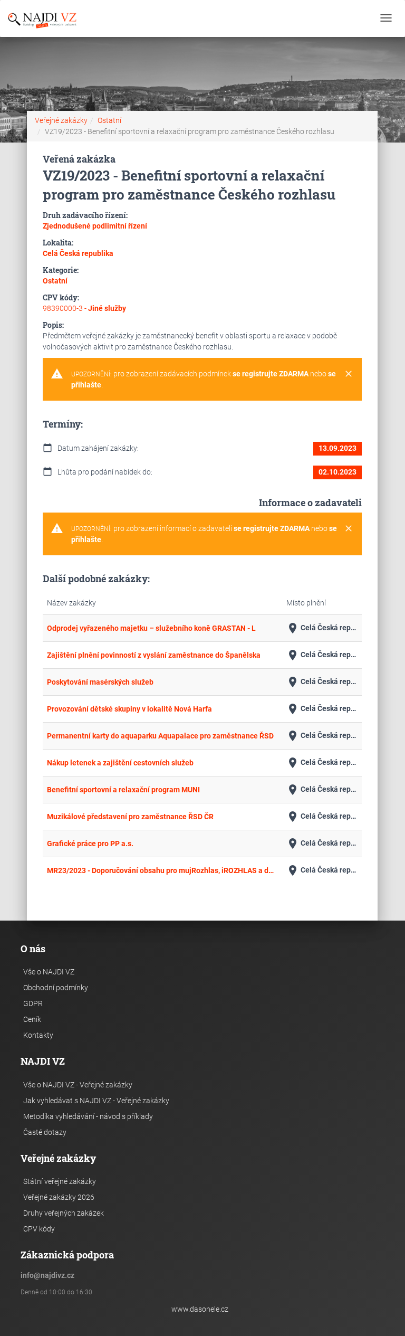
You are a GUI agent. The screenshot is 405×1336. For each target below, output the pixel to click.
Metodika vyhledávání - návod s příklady (88, 1116)
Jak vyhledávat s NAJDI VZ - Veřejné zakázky (96, 1100)
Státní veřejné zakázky (59, 1181)
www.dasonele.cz (199, 1309)
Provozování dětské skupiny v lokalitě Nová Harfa (129, 709)
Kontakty (38, 1035)
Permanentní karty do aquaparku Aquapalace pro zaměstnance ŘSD (160, 736)
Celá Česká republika (322, 628)
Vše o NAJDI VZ (48, 972)
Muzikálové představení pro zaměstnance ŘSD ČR (130, 816)
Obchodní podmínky (55, 987)
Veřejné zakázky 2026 (58, 1197)
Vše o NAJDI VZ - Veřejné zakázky (77, 1085)
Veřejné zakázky (61, 120)
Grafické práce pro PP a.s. (90, 843)
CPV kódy (39, 1229)
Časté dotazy (44, 1132)
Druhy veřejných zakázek (63, 1213)
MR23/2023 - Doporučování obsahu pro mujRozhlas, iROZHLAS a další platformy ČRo (162, 870)
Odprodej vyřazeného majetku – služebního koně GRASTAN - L (151, 628)
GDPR (33, 1003)
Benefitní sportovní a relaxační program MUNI (123, 789)
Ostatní (109, 120)
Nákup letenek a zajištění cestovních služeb (120, 763)
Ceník (32, 1019)
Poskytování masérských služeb (100, 682)
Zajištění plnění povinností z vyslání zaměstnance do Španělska (154, 655)
